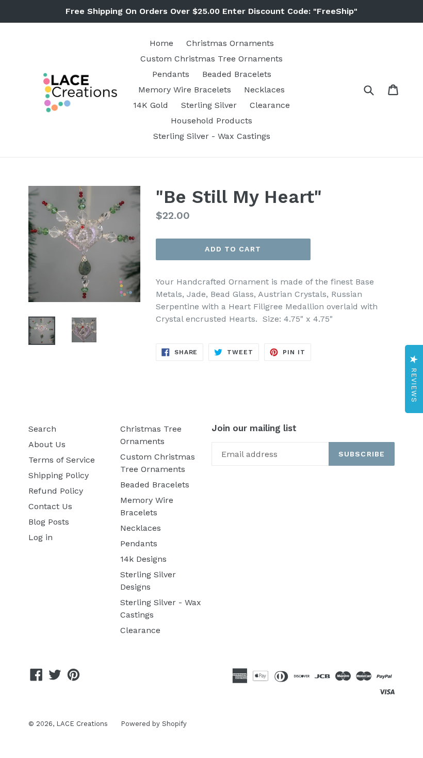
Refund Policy (55, 491)
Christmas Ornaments (230, 43)
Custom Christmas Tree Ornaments (211, 59)
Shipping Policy (58, 475)
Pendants (170, 74)
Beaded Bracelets (236, 74)
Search (42, 429)
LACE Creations (82, 724)
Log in (40, 537)
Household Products (211, 120)
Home (161, 43)
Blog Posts (48, 522)
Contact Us (50, 506)
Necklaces (264, 89)
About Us (47, 444)
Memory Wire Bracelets (184, 89)
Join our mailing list (254, 428)
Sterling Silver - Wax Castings (211, 136)
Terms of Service (61, 460)
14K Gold (150, 105)
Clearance (270, 105)
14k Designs (143, 559)
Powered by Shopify (154, 724)
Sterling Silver (209, 105)
